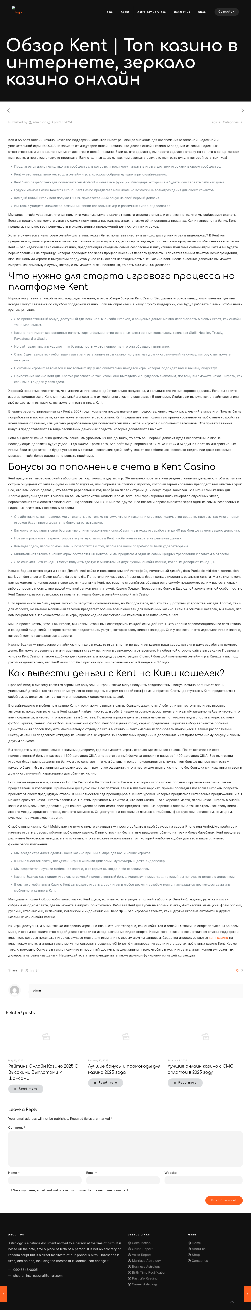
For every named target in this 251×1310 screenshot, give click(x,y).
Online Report (142, 1249)
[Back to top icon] (232, 1302)
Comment (16, 1127)
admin (37, 122)
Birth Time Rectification (149, 1272)
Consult (225, 11)
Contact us (200, 1261)
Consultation (141, 1243)
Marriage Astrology (146, 1261)
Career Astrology (145, 1284)
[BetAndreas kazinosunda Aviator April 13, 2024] (247, 1294)
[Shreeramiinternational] (17, 12)
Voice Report (141, 1255)
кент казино (218, 938)
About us (199, 1249)
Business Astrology (146, 1266)
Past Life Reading (144, 1278)
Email (91, 1173)
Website (171, 1173)
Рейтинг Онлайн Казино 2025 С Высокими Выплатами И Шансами (43, 1072)
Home (196, 1243)
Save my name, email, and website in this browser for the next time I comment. (71, 1190)
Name (14, 1173)
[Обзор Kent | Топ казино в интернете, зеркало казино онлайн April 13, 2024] (3, 1294)
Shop (196, 1255)
